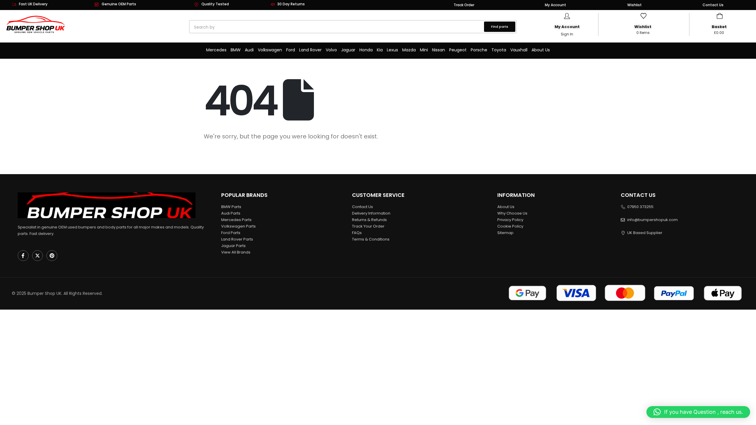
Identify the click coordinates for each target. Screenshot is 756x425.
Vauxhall (518, 50)
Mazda (409, 50)
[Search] (257, 27)
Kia (380, 50)
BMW (236, 50)
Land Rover (310, 50)
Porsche (479, 50)
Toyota (498, 50)
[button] (698, 412)
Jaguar (348, 50)
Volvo (331, 50)
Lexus (392, 50)
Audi (249, 50)
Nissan (438, 50)
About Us (541, 50)
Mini (424, 50)
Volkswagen (270, 50)
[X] (37, 255)
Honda (366, 50)
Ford (290, 50)
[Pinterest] (51, 255)
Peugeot (458, 50)
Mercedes (216, 50)
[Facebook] (23, 255)
